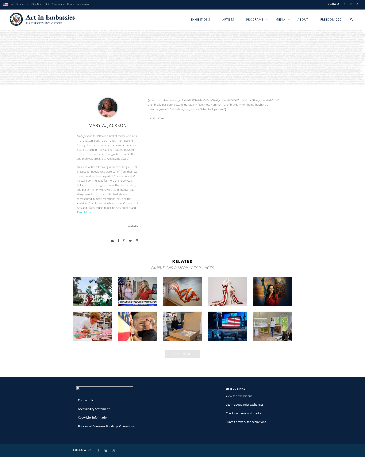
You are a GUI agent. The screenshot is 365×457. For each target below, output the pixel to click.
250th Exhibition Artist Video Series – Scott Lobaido (182, 294)
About (303, 19)
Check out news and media (243, 413)
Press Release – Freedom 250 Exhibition (227, 330)
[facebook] (118, 240)
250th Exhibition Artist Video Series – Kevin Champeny (137, 329)
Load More (182, 354)
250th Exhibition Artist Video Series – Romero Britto (93, 329)
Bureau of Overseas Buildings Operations (106, 426)
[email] (112, 240)
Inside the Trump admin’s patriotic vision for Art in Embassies (227, 294)
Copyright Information (93, 417)
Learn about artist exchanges (244, 404)
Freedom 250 (331, 19)
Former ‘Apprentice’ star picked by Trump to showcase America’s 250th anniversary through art (182, 326)
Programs (254, 19)
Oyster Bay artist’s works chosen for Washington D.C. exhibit (272, 329)
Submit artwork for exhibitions (246, 422)
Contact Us (85, 400)
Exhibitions (200, 19)
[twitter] (130, 240)
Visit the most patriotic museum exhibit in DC (272, 296)
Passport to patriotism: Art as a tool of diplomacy (137, 294)
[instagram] (137, 240)
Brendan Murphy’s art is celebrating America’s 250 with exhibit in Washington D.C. (92, 291)
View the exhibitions (239, 396)
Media (280, 19)
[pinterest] (124, 240)
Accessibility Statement (94, 409)
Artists (228, 19)
